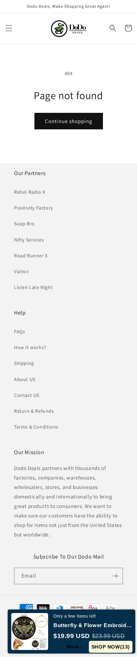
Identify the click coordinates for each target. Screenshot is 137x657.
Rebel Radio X (29, 192)
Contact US (26, 395)
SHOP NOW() (110, 647)
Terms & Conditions (36, 427)
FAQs (19, 331)
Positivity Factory (33, 208)
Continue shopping (68, 121)
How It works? (30, 347)
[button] (9, 28)
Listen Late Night (33, 287)
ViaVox (21, 271)
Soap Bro (24, 223)
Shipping (24, 363)
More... (75, 646)
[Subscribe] (115, 576)
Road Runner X (31, 255)
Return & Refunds (34, 411)
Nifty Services (29, 240)
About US (24, 379)
